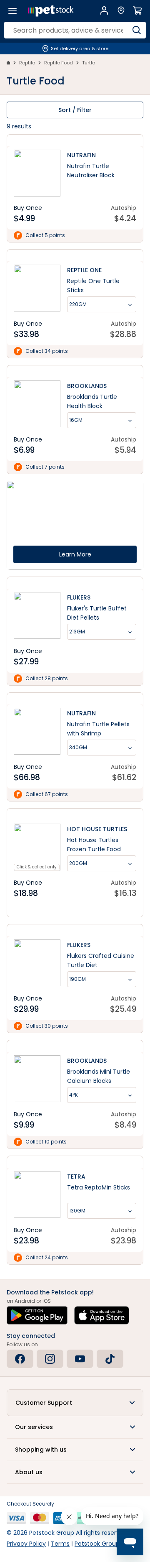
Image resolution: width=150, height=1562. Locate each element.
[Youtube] (80, 1359)
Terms (60, 1543)
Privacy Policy (26, 1543)
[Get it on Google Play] (37, 1315)
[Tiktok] (110, 1359)
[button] (75, 1403)
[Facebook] (20, 1359)
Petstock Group (97, 1543)
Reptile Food (58, 62)
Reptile (27, 62)
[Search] (136, 30)
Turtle (88, 62)
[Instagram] (50, 1359)
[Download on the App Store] (101, 1315)
